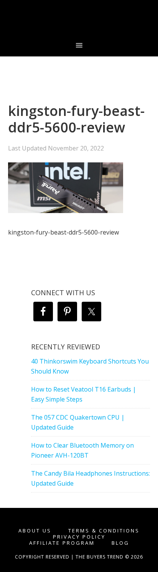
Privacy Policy (79, 536)
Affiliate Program (62, 543)
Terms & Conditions (104, 530)
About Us (34, 530)
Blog (120, 543)
